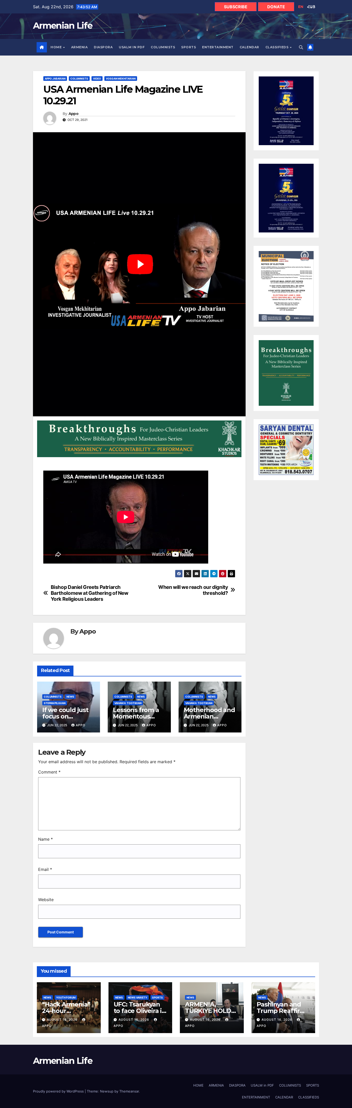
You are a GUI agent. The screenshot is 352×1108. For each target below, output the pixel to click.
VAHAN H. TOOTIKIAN (127, 703)
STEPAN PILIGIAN (54, 703)
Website (46, 899)
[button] (301, 47)
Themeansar (129, 1091)
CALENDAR (249, 47)
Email (45, 869)
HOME (57, 47)
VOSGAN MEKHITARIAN (121, 78)
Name (45, 839)
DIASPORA (103, 47)
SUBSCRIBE (235, 6)
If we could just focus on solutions (65, 716)
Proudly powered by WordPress (59, 1091)
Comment (49, 772)
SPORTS (188, 47)
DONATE (276, 6)
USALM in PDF (132, 47)
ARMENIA (79, 47)
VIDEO (97, 78)
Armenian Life (62, 25)
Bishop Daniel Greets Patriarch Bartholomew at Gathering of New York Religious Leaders (89, 593)
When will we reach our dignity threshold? (193, 590)
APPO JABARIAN (55, 78)
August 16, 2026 (63, 1019)
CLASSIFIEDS (277, 47)
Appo (73, 114)
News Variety (137, 997)
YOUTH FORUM (66, 997)
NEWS (70, 696)
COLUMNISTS (163, 47)
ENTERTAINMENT (217, 47)
